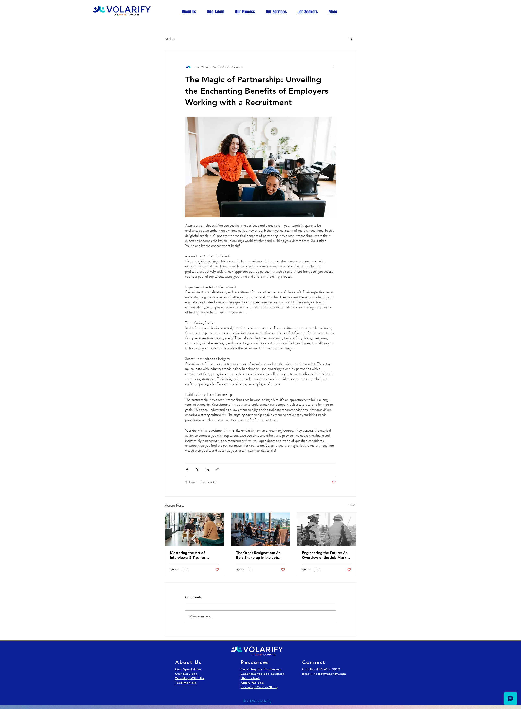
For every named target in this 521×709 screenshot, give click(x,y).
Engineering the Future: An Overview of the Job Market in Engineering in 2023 (326, 555)
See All (352, 505)
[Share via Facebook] (187, 469)
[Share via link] (217, 469)
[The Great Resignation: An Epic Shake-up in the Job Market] (260, 529)
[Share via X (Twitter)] (197, 469)
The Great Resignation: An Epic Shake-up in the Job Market (258, 555)
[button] (351, 39)
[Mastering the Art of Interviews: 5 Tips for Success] (194, 529)
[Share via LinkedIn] (207, 469)
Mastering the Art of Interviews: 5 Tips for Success (187, 555)
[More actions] (333, 66)
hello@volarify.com (330, 674)
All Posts (170, 39)
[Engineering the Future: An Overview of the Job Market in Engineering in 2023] (326, 529)
